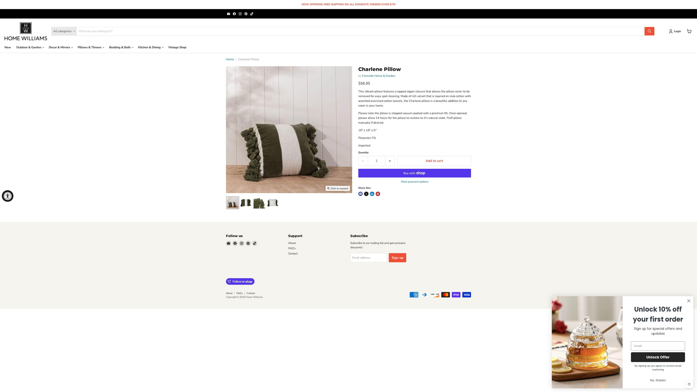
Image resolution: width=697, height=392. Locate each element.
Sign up (397, 258)
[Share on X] (366, 194)
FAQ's (291, 248)
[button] (675, 31)
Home (230, 59)
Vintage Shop (177, 47)
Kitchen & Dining (149, 47)
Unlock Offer (658, 357)
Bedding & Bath (120, 47)
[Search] (649, 31)
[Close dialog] (689, 301)
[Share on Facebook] (360, 194)
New (8, 47)
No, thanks (658, 380)
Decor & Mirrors (60, 47)
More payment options (414, 181)
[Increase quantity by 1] (390, 161)
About (292, 243)
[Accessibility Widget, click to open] (7, 196)
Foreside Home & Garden (378, 76)
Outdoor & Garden (29, 47)
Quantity (363, 152)
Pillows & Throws (90, 47)
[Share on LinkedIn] (372, 194)
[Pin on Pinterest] (378, 194)
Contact (292, 253)
